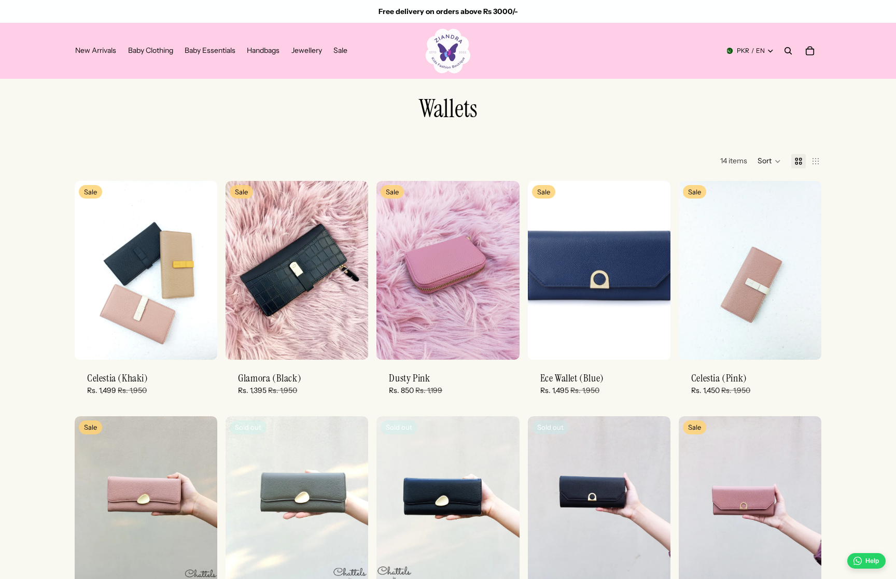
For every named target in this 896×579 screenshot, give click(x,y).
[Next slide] (201, 270)
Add (210, 343)
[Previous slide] (90, 270)
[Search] (788, 50)
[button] (769, 161)
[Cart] (810, 50)
